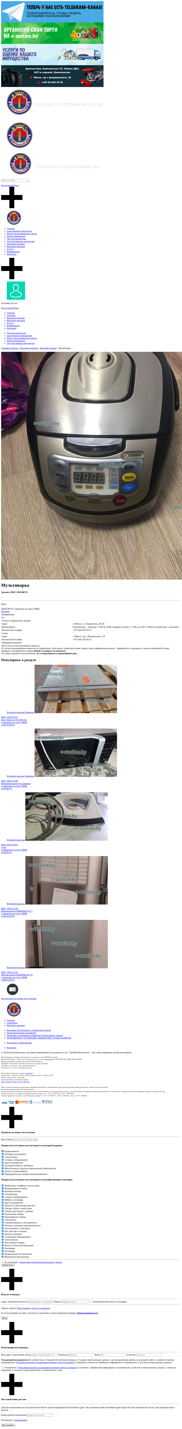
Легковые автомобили (15, 1154)
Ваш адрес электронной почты (16, 1355)
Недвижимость (12, 1151)
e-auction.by (29, 1073)
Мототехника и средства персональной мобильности (30, 1168)
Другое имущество (14, 1162)
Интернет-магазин (16, 244)
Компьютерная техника (16, 1188)
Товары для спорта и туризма (19, 1211)
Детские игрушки (13, 1234)
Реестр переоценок (16, 236)
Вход (16, 185)
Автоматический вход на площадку (109, 1301)
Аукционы (12, 1023)
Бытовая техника (13, 1191)
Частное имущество (16, 239)
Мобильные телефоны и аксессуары (22, 1185)
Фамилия (62, 1355)
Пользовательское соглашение (21, 1033)
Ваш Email (6, 1139)
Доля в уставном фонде (16, 1171)
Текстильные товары (15, 1242)
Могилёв (26, 1082)
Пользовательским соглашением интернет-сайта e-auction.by (45, 1362)
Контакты (11, 254)
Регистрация (7, 185)
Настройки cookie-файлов (19, 1043)
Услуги (10, 249)
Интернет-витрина (16, 246)
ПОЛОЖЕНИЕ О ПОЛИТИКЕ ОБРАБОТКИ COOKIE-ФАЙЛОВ (39, 1038)
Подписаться (8, 1265)
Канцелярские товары (15, 1217)
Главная (11, 228)
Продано (5, 611)
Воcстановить (8, 1425)
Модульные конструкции (17, 1257)
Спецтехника (11, 1157)
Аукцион (11, 315)
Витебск (8, 1082)
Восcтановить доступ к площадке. (33, 1308)
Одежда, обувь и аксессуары (18, 1208)
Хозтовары (10, 1251)
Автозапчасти (11, 1240)
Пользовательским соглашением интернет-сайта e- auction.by (48, 1367)
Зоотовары (10, 1248)
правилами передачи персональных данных (41, 1262)
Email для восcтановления (13, 1415)
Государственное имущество (21, 241)
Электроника (11, 1194)
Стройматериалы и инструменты (21, 1222)
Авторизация (20, 1420)
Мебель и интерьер (14, 1200)
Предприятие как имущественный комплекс (26, 1174)
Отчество (131, 1355)
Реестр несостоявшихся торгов (22, 233)
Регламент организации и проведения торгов (29, 1030)
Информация (13, 251)
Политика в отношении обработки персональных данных (35, 1035)
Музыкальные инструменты (18, 1254)
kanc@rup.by (49, 1059)
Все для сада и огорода (16, 1231)
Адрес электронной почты (14, 1301)
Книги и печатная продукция (19, 1245)
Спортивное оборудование (18, 1237)
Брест (3, 1082)
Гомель (14, 1082)
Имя (97, 1355)
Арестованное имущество (19, 231)
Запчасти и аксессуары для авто (20, 1205)
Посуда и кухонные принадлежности (23, 1225)
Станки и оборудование (16, 1160)
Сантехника (10, 1220)
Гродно (20, 1082)
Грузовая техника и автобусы (19, 1165)
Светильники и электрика (17, 1228)
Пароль (57, 1301)
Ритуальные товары (14, 1214)
